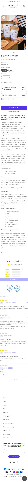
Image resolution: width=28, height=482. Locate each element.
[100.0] (10, 288)
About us (5, 412)
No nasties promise (8, 423)
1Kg (11, 70)
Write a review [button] (14, 279)
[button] (3, 6)
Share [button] (4, 252)
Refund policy (21, 476)
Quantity (3, 73)
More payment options (14, 111)
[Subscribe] (23, 451)
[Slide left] (10, 52)
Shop (4, 401)
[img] (4, 300)
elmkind (13, 474)
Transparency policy (8, 427)
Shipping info (6, 430)
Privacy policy (7, 416)
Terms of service (7, 437)
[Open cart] (24, 478)
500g (4, 70)
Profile (5, 405)
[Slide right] (17, 52)
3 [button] (14, 379)
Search (5, 398)
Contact (5, 408)
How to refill (6, 419)
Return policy (6, 434)
